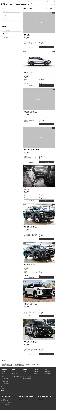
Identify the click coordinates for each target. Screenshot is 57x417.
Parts (24, 373)
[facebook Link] (53, 1)
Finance (13, 375)
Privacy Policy (47, 371)
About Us (35, 373)
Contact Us (47, 47)
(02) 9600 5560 (5, 399)
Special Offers (14, 373)
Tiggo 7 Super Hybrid (5, 378)
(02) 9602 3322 (43, 399)
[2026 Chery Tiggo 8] (39, 99)
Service (24, 371)
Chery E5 (2, 388)
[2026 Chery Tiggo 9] (39, 214)
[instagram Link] (54, 1)
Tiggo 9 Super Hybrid (5, 383)
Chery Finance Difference (16, 376)
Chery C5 (2, 385)
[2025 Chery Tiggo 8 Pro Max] (39, 137)
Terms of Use (47, 373)
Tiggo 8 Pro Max (4, 380)
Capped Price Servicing (27, 378)
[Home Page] (8, 4)
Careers (35, 375)
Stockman (3, 371)
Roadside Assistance (27, 376)
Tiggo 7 (2, 376)
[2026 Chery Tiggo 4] (39, 60)
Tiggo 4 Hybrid (3, 375)
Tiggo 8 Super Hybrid (5, 381)
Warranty (24, 375)
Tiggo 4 (2, 373)
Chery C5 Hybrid (4, 386)
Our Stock (14, 371)
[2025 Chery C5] (39, 22)
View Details (31, 47)
